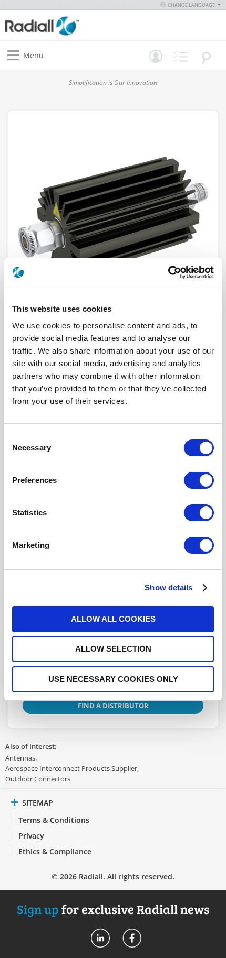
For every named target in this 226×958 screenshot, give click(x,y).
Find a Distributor (113, 705)
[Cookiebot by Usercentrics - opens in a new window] (168, 272)
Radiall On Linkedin (100, 938)
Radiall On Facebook (131, 938)
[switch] (199, 481)
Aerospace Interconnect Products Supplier (71, 768)
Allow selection (113, 648)
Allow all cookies (113, 618)
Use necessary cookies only (113, 679)
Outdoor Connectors (37, 779)
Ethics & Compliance (54, 851)
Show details (168, 587)
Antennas (20, 758)
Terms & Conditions (53, 820)
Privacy (31, 836)
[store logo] (61, 25)
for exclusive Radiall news (113, 909)
